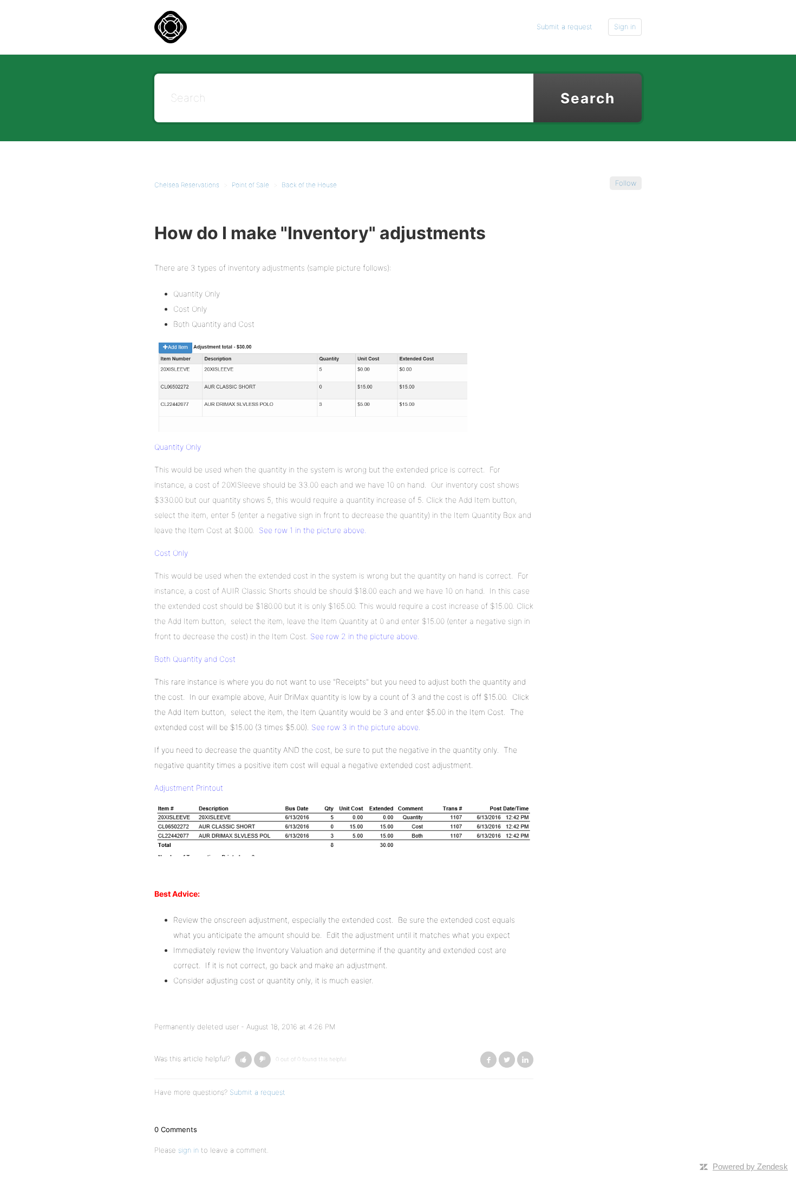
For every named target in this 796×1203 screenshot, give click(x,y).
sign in (188, 1150)
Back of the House (309, 185)
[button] (243, 1059)
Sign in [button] (625, 26)
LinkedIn (525, 1059)
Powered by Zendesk (750, 1166)
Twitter (507, 1059)
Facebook (488, 1059)
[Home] (170, 26)
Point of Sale (250, 185)
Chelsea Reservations (186, 185)
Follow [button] (625, 183)
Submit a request (564, 26)
